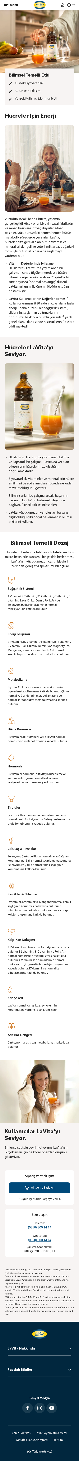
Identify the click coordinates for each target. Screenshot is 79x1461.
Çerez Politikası (21, 1433)
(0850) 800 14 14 (39, 1227)
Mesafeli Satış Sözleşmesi (32, 1440)
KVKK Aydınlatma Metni (52, 1433)
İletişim (58, 1440)
